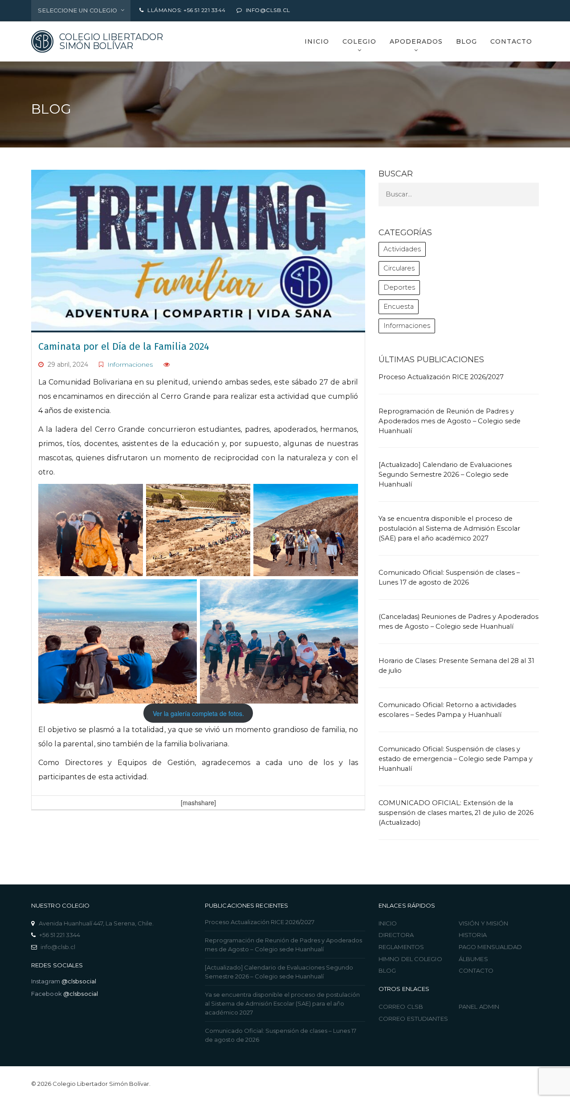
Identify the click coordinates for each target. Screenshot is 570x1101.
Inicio (317, 41)
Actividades (402, 249)
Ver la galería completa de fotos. (198, 713)
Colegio (359, 41)
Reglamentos (401, 946)
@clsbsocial (78, 981)
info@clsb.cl (58, 946)
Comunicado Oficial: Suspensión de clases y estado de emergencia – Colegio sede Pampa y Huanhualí (456, 759)
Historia (473, 934)
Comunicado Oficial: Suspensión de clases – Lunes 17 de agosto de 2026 (280, 1035)
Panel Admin (479, 1006)
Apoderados (416, 41)
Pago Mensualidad (490, 946)
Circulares (399, 268)
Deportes (399, 287)
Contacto (511, 41)
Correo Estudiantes (413, 1018)
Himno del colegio (410, 958)
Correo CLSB (401, 1006)
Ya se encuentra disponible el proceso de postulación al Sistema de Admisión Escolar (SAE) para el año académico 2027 (449, 528)
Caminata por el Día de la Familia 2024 (123, 346)
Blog (466, 41)
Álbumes (473, 958)
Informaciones (130, 364)
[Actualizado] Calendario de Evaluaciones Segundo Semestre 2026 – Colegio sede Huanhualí (445, 474)
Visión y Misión (484, 923)
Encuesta (398, 307)
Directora (396, 934)
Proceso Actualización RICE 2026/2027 (441, 377)
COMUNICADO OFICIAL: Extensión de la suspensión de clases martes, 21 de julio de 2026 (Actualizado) (456, 813)
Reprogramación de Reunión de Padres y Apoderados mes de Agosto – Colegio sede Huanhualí (450, 421)
